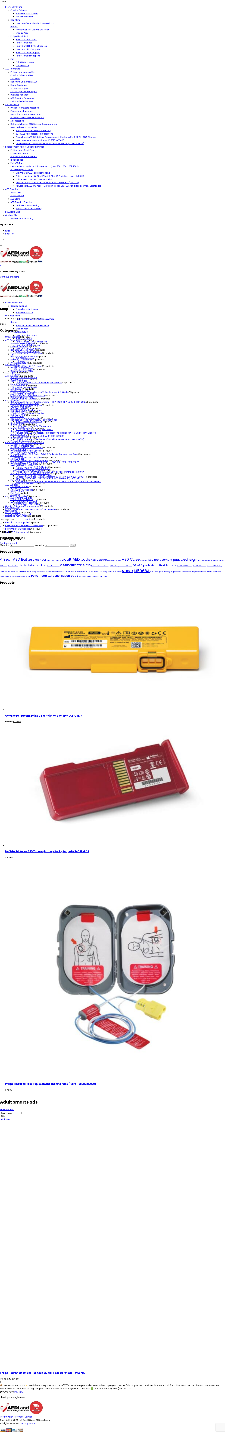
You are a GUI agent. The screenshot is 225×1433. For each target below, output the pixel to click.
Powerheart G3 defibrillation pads (54, 576)
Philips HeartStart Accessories (180, 572)
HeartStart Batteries (26, 39)
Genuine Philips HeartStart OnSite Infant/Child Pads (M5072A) (47, 182)
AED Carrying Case (114, 560)
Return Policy (6, 1416)
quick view (5, 1119)
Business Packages (20, 94)
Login (7, 230)
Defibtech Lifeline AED (21, 101)
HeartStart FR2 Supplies (28, 52)
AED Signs (15, 198)
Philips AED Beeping (163, 572)
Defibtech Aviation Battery (100, 566)
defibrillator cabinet (32, 565)
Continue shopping (9, 276)
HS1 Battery (32, 572)
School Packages (19, 88)
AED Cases (15, 192)
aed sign (189, 559)
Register (9, 233)
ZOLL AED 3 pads (101, 576)
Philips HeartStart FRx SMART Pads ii (34, 179)
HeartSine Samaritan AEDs (23, 81)
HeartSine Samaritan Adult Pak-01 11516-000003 (40, 140)
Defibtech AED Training (27, 205)
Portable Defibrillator (214, 572)
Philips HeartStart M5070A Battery (33, 130)
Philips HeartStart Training (29, 208)
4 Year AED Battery (17, 559)
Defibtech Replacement (118, 566)
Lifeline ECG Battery (100, 572)
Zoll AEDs (15, 78)
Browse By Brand (13, 6)
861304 (48, 560)
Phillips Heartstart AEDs (22, 72)
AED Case (131, 559)
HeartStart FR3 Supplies (28, 55)
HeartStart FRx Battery (214, 566)
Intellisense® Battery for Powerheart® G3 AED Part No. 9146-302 (58, 572)
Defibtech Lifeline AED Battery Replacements (33, 124)
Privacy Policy (28, 1423)
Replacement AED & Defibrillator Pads (24, 146)
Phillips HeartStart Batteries (24, 107)
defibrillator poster (53, 566)
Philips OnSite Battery (199, 572)
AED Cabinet (99, 560)
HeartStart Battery (163, 565)
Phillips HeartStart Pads (22, 150)
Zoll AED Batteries (25, 62)
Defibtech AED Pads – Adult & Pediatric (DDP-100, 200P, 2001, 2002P (44, 166)
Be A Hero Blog (12, 211)
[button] (0, 266)
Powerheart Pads (24, 16)
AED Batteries (12, 104)
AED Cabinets (17, 195)
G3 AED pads (141, 565)
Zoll (12, 59)
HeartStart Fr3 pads (199, 566)
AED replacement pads (164, 560)
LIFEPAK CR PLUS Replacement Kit (33, 172)
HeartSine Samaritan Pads (23, 156)
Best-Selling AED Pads (21, 169)
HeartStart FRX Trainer (7, 572)
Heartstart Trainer (22, 572)
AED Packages (12, 68)
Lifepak (14, 26)
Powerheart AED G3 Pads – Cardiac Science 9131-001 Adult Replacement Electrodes (58, 185)
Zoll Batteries (17, 120)
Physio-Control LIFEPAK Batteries (32, 29)
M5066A (127, 571)
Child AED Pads (13, 566)
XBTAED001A (91, 576)
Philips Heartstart (19, 36)
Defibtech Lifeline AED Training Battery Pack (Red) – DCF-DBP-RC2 (47, 851)
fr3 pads (129, 566)
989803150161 (56, 560)
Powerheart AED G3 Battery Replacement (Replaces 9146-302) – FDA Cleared (56, 137)
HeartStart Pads (24, 42)
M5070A (153, 572)
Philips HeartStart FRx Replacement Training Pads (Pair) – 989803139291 (50, 1084)
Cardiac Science (18, 10)
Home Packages (18, 85)
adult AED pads (76, 559)
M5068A (142, 570)
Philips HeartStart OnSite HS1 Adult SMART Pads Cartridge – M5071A (50, 176)
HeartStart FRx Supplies (28, 49)
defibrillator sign (75, 565)
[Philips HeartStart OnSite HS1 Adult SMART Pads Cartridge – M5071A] (112, 1246)
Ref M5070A (83, 576)
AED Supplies (11, 189)
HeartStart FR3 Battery (184, 566)
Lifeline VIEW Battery (114, 572)
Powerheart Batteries (27, 13)
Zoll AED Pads (22, 65)
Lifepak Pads (22, 32)
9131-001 (40, 560)
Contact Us (11, 215)
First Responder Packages (23, 91)
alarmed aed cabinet (205, 560)
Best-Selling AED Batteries (23, 127)
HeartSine (15, 19)
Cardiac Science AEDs (21, 75)
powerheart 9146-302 (7, 576)
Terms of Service (23, 1416)
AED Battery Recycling (21, 218)
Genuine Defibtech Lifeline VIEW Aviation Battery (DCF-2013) (43, 715)
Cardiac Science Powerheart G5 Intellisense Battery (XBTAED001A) (50, 143)
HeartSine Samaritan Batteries (26, 114)
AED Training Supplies (21, 202)
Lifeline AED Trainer (86, 572)
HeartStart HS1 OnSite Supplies (31, 46)
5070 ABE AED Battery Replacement (34, 133)
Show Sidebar (7, 1109)
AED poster (144, 560)
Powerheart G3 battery (23, 576)
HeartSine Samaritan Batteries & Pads (35, 23)
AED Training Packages (22, 98)
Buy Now (18, 1391)
